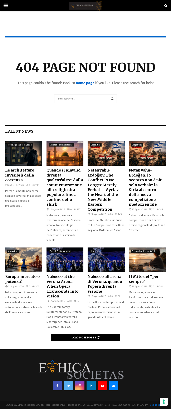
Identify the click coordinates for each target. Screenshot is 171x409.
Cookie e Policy (157, 404)
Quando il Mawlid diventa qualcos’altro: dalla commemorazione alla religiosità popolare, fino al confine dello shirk (65, 187)
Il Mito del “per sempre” (144, 279)
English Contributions (60, 251)
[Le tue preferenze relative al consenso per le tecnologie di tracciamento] (164, 402)
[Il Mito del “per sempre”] (147, 259)
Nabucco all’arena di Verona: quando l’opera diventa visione (105, 283)
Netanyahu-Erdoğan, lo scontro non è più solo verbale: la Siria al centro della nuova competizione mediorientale (145, 187)
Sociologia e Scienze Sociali (20, 144)
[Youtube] (102, 385)
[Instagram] (79, 385)
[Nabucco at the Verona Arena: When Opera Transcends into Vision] (65, 259)
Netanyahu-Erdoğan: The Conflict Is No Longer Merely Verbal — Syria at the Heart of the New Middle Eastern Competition (104, 189)
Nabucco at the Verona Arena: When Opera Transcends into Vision (62, 286)
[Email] (113, 385)
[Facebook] (57, 385)
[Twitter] (68, 385)
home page (85, 82)
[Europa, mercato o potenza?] (23, 259)
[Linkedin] (91, 385)
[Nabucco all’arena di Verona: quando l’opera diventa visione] (106, 259)
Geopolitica (96, 144)
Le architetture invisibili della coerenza (19, 175)
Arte (92, 251)
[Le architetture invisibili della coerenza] (23, 153)
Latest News (19, 131)
